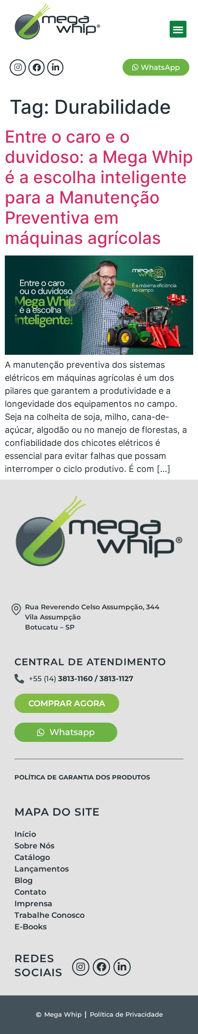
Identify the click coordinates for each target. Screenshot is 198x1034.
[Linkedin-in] (55, 67)
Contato (30, 892)
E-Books (30, 926)
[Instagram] (18, 67)
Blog (23, 880)
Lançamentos (41, 868)
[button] (178, 29)
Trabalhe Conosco (49, 915)
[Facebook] (36, 67)
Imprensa (33, 903)
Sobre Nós (34, 845)
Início (25, 834)
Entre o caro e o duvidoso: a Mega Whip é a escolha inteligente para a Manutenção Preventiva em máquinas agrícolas (99, 187)
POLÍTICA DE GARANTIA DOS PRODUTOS (82, 777)
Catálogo (32, 857)
